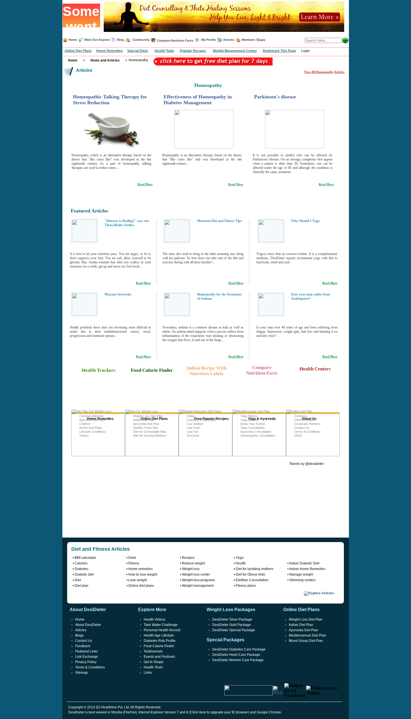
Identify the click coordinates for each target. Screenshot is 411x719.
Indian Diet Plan (143, 420)
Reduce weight (193, 563)
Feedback (82, 646)
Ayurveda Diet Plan (146, 423)
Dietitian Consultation (252, 580)
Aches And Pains (90, 427)
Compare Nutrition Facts (175, 40)
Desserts (193, 435)
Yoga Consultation (252, 427)
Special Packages (225, 639)
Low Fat (192, 431)
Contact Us (302, 427)
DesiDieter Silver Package (232, 619)
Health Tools (164, 51)
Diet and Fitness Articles (100, 549)
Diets (132, 558)
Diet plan (81, 586)
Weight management (198, 586)
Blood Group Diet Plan (306, 641)
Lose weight (137, 580)
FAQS (298, 435)
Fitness (133, 563)
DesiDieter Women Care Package (238, 660)
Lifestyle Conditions (92, 431)
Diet (78, 580)
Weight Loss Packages (231, 609)
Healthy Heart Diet (145, 427)
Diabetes (81, 569)
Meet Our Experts (97, 39)
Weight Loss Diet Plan (148, 416)
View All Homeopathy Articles (324, 72)
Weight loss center (196, 574)
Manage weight (301, 574)
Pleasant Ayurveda (118, 294)
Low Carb (193, 427)
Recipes (188, 558)
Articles (228, 39)
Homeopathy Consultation (257, 435)
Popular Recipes (193, 51)
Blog (120, 39)
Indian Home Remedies (307, 569)
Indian (191, 416)
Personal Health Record (162, 630)
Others (84, 435)
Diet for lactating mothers (254, 569)
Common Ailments (91, 416)
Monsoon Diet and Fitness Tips (219, 221)
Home (72, 39)
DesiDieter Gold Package (231, 625)
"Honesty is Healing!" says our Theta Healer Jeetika (127, 223)
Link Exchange (86, 657)
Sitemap (81, 673)
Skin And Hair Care (92, 420)
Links (148, 673)
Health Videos (154, 619)
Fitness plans (246, 586)
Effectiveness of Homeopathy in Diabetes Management (198, 99)
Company (300, 416)
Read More (145, 184)
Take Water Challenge (161, 625)
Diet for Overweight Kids (149, 431)
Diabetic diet (84, 574)
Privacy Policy (85, 662)
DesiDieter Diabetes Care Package (239, 649)
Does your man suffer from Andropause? (310, 296)
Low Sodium (195, 423)
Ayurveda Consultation (255, 431)
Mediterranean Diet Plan (307, 635)
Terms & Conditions (307, 431)
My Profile (208, 39)
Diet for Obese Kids (250, 574)
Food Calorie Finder (159, 646)
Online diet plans (141, 586)
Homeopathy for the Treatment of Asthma (219, 296)
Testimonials (153, 651)
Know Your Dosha (252, 423)
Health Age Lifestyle (159, 635)
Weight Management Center (235, 51)
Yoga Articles (249, 420)
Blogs (79, 635)
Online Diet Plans (78, 51)
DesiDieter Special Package (233, 630)
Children (85, 423)
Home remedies (140, 569)
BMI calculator (85, 558)
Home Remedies (109, 51)
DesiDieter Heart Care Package (236, 655)
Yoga (240, 558)
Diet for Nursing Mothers (149, 435)
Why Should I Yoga (305, 221)
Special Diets (137, 51)
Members (248, 39)
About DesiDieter (88, 625)
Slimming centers (302, 580)
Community (140, 39)
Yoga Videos (248, 416)
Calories (81, 563)
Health (241, 563)
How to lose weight (142, 574)
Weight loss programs (198, 580)
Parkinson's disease (275, 97)
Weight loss (191, 569)
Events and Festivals (159, 657)
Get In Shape (154, 662)
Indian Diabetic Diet (304, 563)
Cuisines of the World (201, 420)
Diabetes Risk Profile (160, 641)
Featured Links (86, 651)
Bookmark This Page (279, 51)
